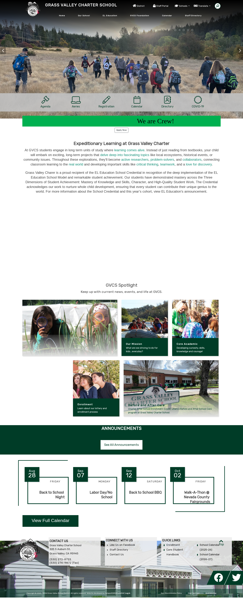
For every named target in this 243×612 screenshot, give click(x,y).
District (141, 6)
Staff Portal (162, 6)
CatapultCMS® (111, 593)
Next (240, 50)
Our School (84, 15)
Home (62, 15)
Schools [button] (183, 6)
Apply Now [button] (121, 130)
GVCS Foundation (139, 15)
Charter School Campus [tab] (183, 30)
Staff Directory (193, 15)
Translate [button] (203, 6)
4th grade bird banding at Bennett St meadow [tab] (179, 30)
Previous (3, 50)
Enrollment (173, 544)
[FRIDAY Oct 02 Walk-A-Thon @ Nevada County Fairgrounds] (192, 506)
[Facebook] (219, 584)
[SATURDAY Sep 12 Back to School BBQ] (143, 506)
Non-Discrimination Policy (171, 593)
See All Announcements (121, 445)
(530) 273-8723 (60, 559)
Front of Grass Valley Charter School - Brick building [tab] (175, 30)
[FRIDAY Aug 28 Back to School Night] (46, 506)
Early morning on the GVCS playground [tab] (188, 30)
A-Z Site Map (211, 593)
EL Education (110, 15)
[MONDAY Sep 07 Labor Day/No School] (95, 506)
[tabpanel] (121, 66)
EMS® (121, 593)
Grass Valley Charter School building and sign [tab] (192, 30)
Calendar (167, 15)
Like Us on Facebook (122, 544)
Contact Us (117, 554)
